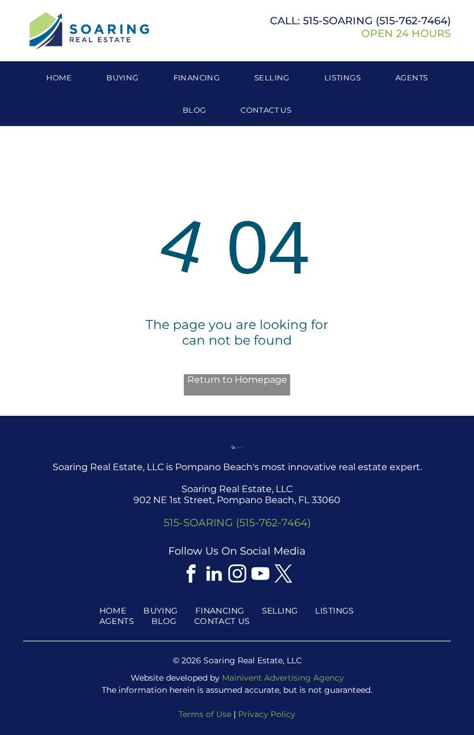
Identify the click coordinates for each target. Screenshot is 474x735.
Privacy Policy (266, 714)
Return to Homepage (237, 379)
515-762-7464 (413, 20)
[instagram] (237, 575)
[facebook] (190, 575)
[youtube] (260, 575)
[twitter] (283, 575)
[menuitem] (59, 77)
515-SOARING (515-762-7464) (237, 522)
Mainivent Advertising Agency (283, 678)
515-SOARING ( (341, 20)
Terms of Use (205, 714)
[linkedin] (213, 575)
